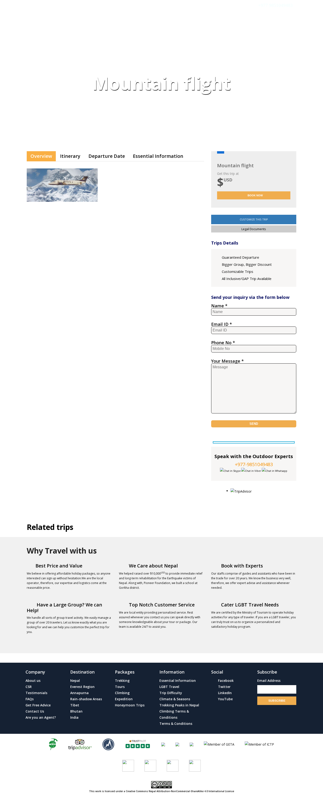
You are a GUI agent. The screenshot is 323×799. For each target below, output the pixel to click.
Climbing (122, 693)
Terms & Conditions (175, 723)
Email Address (268, 680)
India (74, 717)
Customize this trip (254, 219)
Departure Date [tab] (106, 156)
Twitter (224, 686)
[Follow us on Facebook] (128, 765)
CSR (29, 686)
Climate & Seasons (174, 699)
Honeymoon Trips (129, 705)
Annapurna (79, 693)
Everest (89, 38)
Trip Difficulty (170, 693)
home (68, 38)
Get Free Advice (38, 705)
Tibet (74, 705)
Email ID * (221, 324)
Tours (120, 686)
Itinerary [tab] (70, 156)
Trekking (122, 680)
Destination (144, 38)
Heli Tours (178, 38)
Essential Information (158, 156)
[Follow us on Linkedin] (194, 765)
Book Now (255, 195)
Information (214, 38)
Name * (219, 306)
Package (113, 38)
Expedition (124, 699)
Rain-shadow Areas (86, 699)
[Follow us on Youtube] (150, 765)
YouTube (225, 699)
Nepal (75, 680)
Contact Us (284, 38)
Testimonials (251, 38)
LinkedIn (224, 693)
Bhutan (76, 711)
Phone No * (223, 342)
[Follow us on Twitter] (172, 765)
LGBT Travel (169, 686)
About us (33, 680)
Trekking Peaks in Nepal (179, 705)
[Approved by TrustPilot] (138, 744)
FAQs (30, 699)
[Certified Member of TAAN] (53, 744)
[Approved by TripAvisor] (80, 744)
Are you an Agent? (41, 717)
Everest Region (82, 686)
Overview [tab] (41, 156)
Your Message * (227, 361)
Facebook (225, 680)
